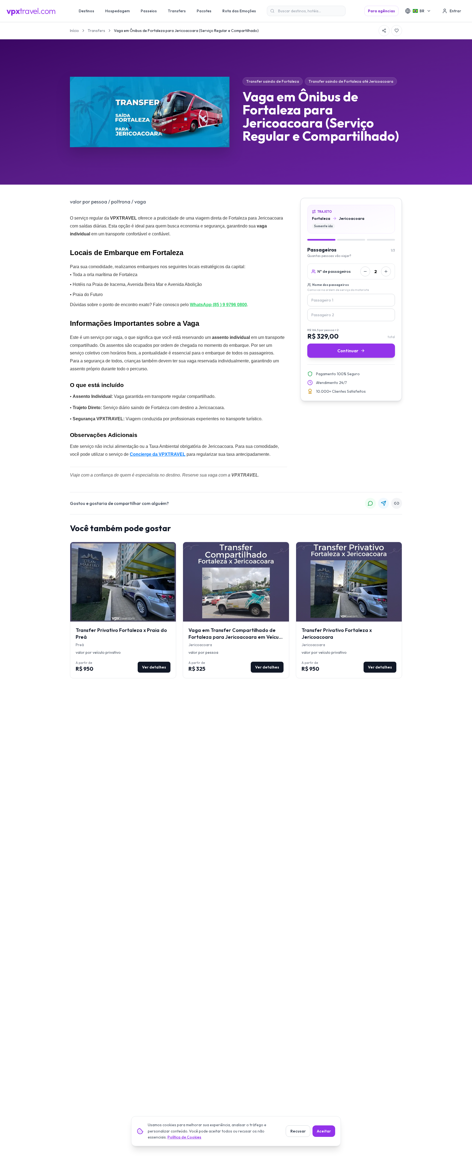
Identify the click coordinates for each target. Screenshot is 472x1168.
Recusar (298, 1131)
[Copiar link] (396, 503)
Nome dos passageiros (330, 285)
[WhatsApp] (370, 503)
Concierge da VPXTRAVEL (157, 454)
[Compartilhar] (384, 30)
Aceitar (324, 1131)
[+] (386, 271)
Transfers (96, 30)
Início (74, 30)
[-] (365, 271)
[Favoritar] (396, 30)
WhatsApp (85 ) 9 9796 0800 (218, 304)
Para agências (381, 10)
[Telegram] (383, 503)
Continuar (347, 350)
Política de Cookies (184, 1137)
